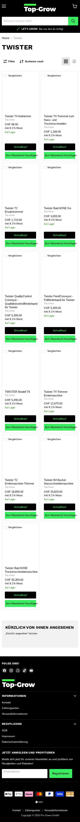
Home (5, 38)
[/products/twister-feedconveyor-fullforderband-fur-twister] (59, 276)
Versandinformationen (15, 713)
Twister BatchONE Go (57, 208)
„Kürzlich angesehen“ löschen (21, 633)
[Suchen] (73, 21)
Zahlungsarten (10, 708)
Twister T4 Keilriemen (18, 116)
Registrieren (60, 773)
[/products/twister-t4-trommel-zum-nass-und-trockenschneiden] (59, 96)
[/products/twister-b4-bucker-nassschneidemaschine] (59, 459)
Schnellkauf (20, 146)
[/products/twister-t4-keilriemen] (20, 96)
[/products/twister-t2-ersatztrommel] (20, 188)
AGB (4, 730)
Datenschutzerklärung (15, 741)
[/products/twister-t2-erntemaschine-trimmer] (20, 459)
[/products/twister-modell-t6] (20, 371)
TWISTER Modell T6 (17, 391)
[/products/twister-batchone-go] (59, 188)
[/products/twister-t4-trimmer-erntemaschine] (59, 371)
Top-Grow (10, 119)
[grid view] (66, 61)
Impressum (8, 736)
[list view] (74, 61)
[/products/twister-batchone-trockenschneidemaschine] (20, 548)
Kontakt (6, 702)
